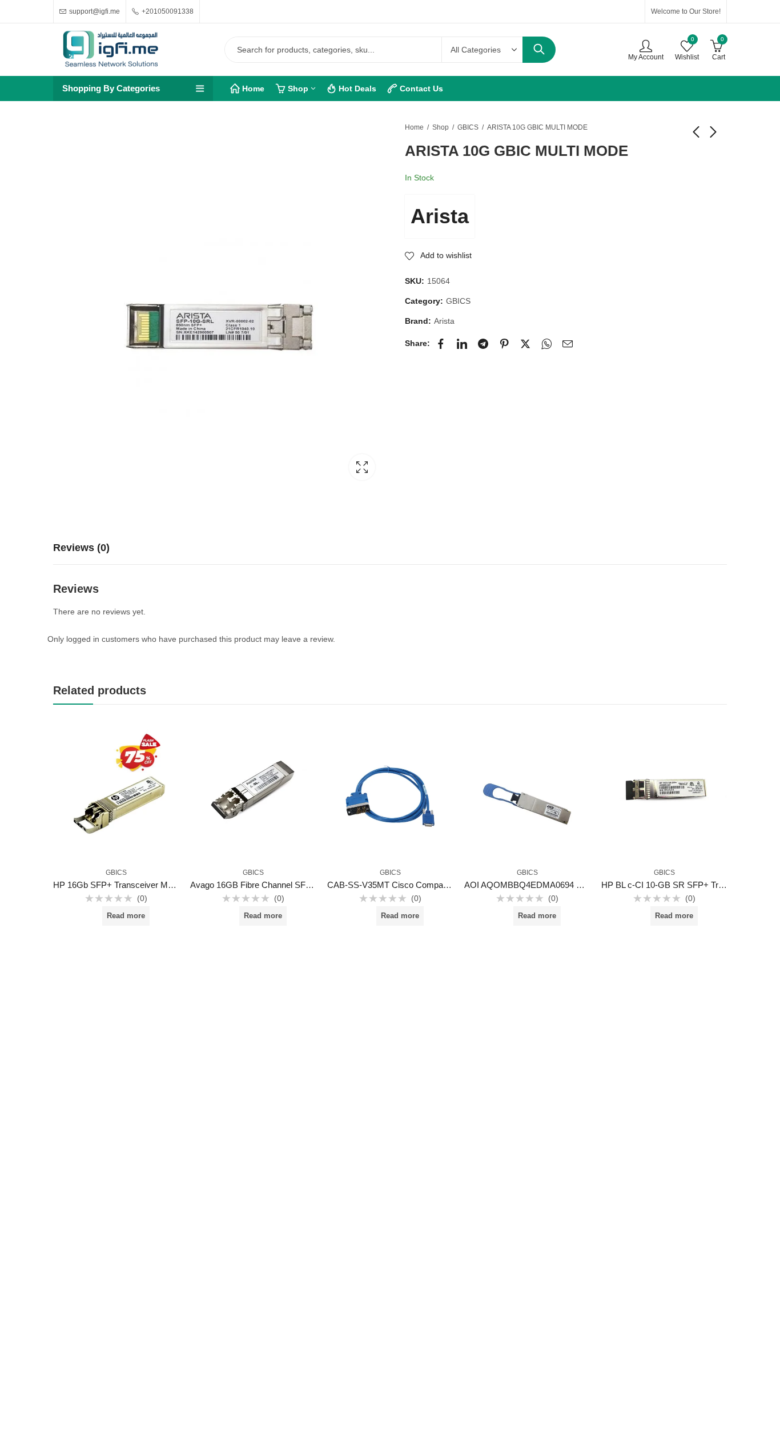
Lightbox (362, 467)
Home (414, 127)
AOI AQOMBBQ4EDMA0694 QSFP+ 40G (543, 885)
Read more (126, 915)
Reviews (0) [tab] (81, 547)
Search (539, 50)
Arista (440, 216)
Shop (440, 127)
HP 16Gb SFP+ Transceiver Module (120, 885)
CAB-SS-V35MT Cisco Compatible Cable (404, 885)
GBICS (468, 127)
